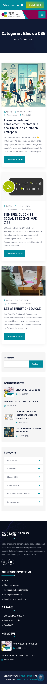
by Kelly (9, 112)
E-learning (12, 468)
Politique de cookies (13, 594)
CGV (6, 580)
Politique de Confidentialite (16, 590)
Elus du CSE (26, 115)
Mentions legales (11, 585)
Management (13, 485)
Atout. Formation (27, 676)
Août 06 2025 (23, 422)
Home (16, 39)
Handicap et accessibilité (15, 599)
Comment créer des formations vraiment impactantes (26, 414)
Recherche (9, 358)
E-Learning (34, 5)
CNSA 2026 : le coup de (28, 389)
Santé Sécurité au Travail (18, 493)
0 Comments (12, 115)
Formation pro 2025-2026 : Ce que (21, 401)
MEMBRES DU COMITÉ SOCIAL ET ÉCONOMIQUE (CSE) (20, 218)
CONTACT (8, 625)
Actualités (12, 460)
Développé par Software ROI (28, 679)
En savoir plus (13, 160)
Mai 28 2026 (11, 406)
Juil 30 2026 (23, 394)
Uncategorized (14, 502)
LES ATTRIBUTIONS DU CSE (22, 308)
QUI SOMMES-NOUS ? (14, 616)
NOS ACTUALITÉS (12, 620)
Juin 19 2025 (23, 436)
